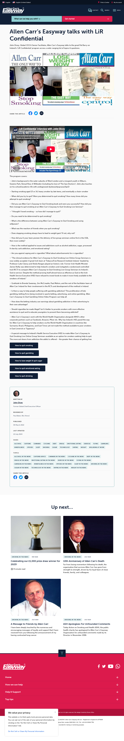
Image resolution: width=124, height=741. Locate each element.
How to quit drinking (24, 376)
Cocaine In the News (76, 456)
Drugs (61, 444)
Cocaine (47, 444)
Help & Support (62, 691)
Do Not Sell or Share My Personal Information (26, 731)
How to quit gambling (24, 353)
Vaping (75, 447)
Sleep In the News (81, 464)
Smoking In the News (99, 464)
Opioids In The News (64, 464)
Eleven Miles (90, 712)
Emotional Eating (74, 444)
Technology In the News (41, 468)
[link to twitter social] (104, 666)
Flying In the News (84, 460)
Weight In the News (78, 468)
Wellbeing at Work (96, 447)
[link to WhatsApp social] (117, 666)
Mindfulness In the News (43, 464)
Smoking (46, 447)
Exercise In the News (66, 460)
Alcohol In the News (22, 456)
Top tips (62, 699)
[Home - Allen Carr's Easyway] (13, 12)
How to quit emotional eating (27, 368)
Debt (54, 444)
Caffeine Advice (40, 456)
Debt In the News (93, 456)
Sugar (54, 447)
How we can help (62, 684)
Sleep (38, 447)
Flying (95, 444)
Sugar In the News (21, 468)
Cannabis (37, 444)
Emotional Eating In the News (43, 460)
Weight (83, 447)
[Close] (55, 712)
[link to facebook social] (99, 666)
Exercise (87, 444)
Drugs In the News (21, 460)
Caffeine (27, 444)
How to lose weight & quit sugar (28, 361)
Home (62, 677)
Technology (65, 447)
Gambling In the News (22, 464)
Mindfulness (19, 447)
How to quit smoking (24, 345)
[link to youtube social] (110, 666)
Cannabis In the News (57, 456)
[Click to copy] (26, 478)
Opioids (30, 447)
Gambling (104, 444)
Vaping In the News (61, 468)
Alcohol (17, 444)
